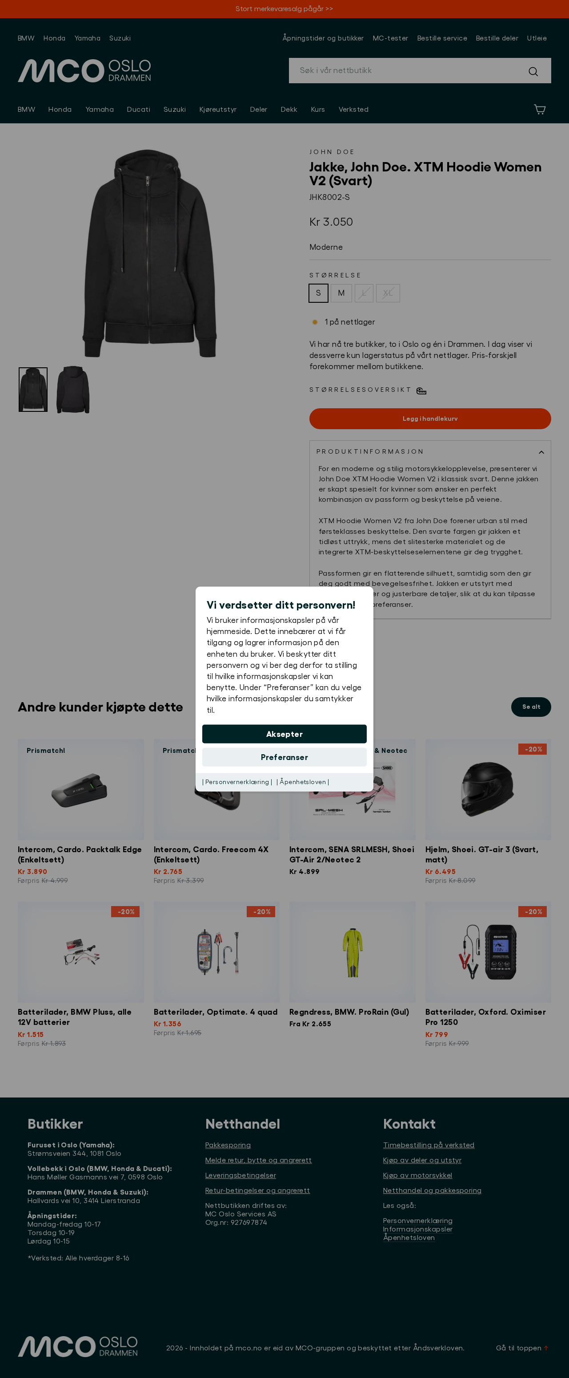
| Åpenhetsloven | (302, 782)
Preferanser (284, 757)
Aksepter (284, 734)
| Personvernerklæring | (237, 782)
